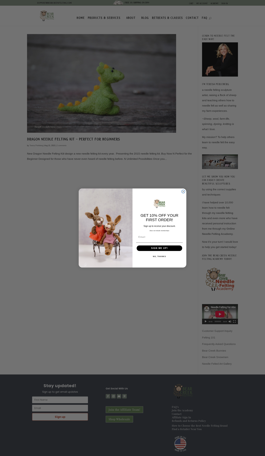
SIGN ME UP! (159, 248)
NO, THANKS (159, 256)
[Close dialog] (183, 191)
